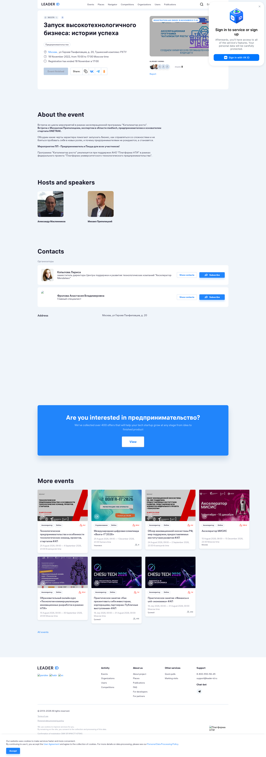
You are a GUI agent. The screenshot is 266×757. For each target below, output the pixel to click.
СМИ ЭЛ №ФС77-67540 (71, 733)
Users (157, 4)
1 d (138, 592)
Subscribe (214, 275)
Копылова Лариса (69, 272)
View (133, 442)
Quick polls (170, 674)
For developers (140, 691)
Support (201, 667)
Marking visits (171, 678)
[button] (117, 668)
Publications (170, 4)
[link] (63, 521)
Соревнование (101, 525)
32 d (83, 592)
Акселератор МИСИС (214, 530)
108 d (245, 525)
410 (191, 612)
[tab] (117, 668)
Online (58, 525)
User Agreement (52, 744)
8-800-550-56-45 (206, 674)
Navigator (112, 4)
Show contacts (186, 275)
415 (137, 619)
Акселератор (46, 525)
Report (153, 74)
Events (90, 4)
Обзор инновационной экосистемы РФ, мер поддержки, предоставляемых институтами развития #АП (170, 534)
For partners (139, 696)
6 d (84, 525)
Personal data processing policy (51, 720)
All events (43, 632)
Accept (13, 750)
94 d (137, 525)
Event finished (56, 71)
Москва (53, 51)
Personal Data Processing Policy (162, 744)
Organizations (144, 4)
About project (139, 674)
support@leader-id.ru (207, 678)
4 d (192, 525)
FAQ (135, 687)
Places (101, 4)
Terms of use (43, 716)
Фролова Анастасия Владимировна (80, 295)
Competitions (127, 4)
